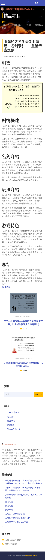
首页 (4, 22)
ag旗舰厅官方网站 (31, 555)
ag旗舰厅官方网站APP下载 (16, 522)
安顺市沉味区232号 (13, 540)
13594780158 (11, 544)
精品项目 (11, 416)
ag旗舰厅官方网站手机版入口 (17, 518)
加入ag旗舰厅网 (13, 429)
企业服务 (11, 425)
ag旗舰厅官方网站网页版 (15, 514)
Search (38, 394)
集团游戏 (11, 420)
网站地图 (9, 501)
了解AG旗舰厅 (13, 412)
